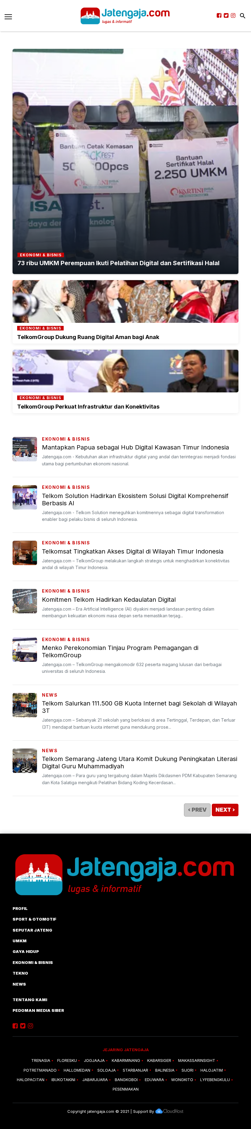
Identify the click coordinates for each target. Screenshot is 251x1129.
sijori (187, 1070)
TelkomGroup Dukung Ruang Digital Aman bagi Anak (88, 337)
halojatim (211, 1070)
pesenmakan (126, 1089)
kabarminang (126, 1060)
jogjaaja (94, 1060)
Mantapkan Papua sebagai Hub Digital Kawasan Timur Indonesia (135, 447)
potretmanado (40, 1070)
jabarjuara (95, 1079)
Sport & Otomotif (34, 919)
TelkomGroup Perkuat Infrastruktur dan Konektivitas (88, 406)
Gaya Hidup (26, 951)
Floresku (67, 1060)
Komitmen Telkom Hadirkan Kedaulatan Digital (109, 599)
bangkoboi (126, 1079)
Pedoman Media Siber (38, 1010)
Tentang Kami (30, 999)
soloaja (106, 1070)
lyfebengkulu (215, 1079)
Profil (20, 908)
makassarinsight (196, 1060)
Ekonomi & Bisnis (66, 439)
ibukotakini (63, 1079)
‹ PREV (197, 809)
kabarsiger (159, 1060)
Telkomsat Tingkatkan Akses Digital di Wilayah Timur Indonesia (132, 551)
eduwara (154, 1079)
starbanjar (135, 1070)
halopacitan (30, 1079)
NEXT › (225, 809)
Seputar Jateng (32, 930)
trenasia (40, 1060)
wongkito (182, 1079)
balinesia (164, 1070)
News (50, 695)
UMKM (20, 940)
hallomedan (77, 1070)
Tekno (20, 973)
